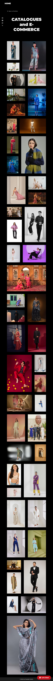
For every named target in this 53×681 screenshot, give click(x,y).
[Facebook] (2, 20)
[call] (2, 25)
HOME (8, 3)
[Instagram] (2, 18)
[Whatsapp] (2, 23)
